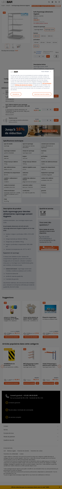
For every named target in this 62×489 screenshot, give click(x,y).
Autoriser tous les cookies (41, 94)
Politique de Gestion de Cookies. (23, 85)
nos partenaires (46, 83)
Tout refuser (45, 71)
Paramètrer (16, 94)
